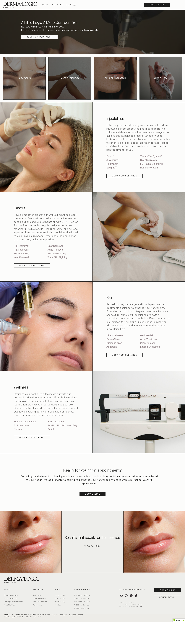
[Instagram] (126, 596)
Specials (58, 605)
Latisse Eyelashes (150, 346)
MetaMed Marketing (34, 617)
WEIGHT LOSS (161, 78)
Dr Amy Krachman (11, 595)
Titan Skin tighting (57, 257)
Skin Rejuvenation (40, 602)
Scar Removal (55, 246)
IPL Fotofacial (21, 249)
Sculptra (111, 167)
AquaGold (111, 346)
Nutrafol (18, 429)
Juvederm (112, 160)
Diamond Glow (114, 343)
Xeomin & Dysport (151, 156)
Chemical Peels (114, 335)
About (46, 5)
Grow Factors (147, 343)
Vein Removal (21, 257)
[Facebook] (131, 596)
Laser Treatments (39, 598)
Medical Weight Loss (25, 421)
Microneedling (21, 253)
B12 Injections (21, 425)
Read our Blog (60, 598)
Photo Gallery (60, 602)
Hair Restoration (149, 167)
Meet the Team (9, 605)
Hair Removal (21, 246)
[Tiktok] (136, 596)
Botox (110, 156)
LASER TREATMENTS (69, 78)
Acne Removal (55, 249)
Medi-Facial (146, 335)
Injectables (37, 595)
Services (57, 5)
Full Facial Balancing (151, 164)
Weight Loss (37, 605)
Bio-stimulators (148, 160)
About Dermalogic (11, 598)
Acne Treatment (148, 339)
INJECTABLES (24, 78)
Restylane (112, 164)
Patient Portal (60, 595)
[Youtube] (121, 596)
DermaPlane (113, 339)
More (69, 5)
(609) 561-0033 (126, 603)
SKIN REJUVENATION (115, 78)
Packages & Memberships (14, 602)
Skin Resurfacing (57, 253)
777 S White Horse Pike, (131, 605)
